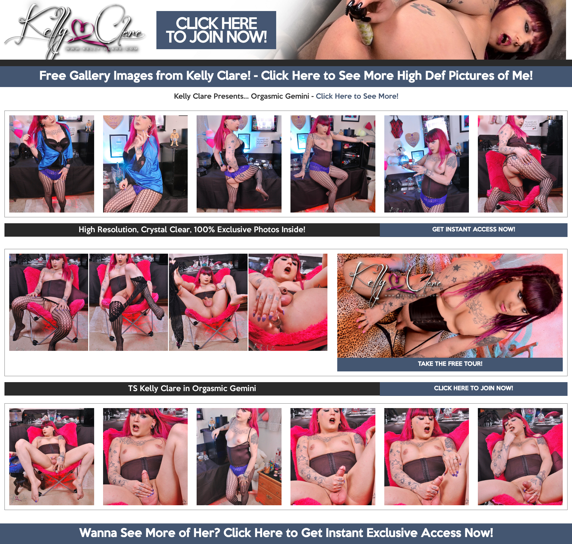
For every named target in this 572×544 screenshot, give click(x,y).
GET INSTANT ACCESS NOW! (473, 230)
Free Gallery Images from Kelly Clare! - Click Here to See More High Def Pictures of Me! (286, 76)
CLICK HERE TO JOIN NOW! (473, 388)
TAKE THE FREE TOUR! (450, 364)
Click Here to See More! (357, 96)
